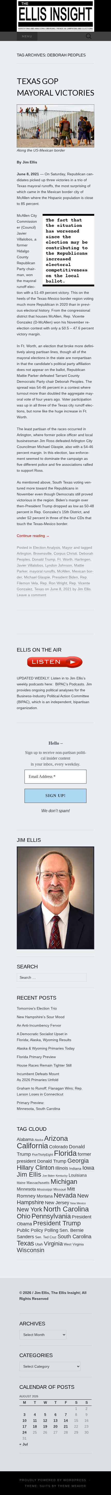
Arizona (56, 1138)
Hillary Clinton (35, 1167)
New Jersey (57, 1202)
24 (24, 1432)
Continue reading (33, 536)
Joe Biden (48, 1175)
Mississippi (44, 1189)
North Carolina (66, 1209)
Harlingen (82, 559)
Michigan (64, 1181)
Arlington (24, 553)
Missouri (59, 1189)
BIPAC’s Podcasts (69, 684)
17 (24, 1426)
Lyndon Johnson (58, 565)
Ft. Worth (65, 559)
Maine (21, 1182)
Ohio (23, 1216)
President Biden (65, 577)
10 (24, 1420)
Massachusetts (38, 1183)
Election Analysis (46, 547)
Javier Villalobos (30, 565)
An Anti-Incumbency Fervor (39, 1025)
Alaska (39, 1139)
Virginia (53, 1243)
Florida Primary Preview (36, 1057)
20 (55, 1426)
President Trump (57, 1223)
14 (66, 1420)
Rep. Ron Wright (53, 583)
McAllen (63, 571)
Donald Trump (43, 559)
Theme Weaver (72, 1486)
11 (35, 1420)
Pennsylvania (51, 1216)
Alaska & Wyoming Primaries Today (46, 1048)
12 (45, 1420)
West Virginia (74, 1244)
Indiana (75, 1168)
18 (35, 1426)
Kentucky (62, 1175)
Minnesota (26, 1189)
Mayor (67, 547)
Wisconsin (30, 1250)
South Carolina (74, 1236)
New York (29, 1209)
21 (66, 1426)
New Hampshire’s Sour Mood (41, 1017)
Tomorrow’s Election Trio (37, 1008)
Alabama (25, 1139)
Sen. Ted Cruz (46, 1237)
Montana (45, 1196)
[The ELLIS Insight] (55, 16)
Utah (39, 1244)
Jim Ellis (84, 589)
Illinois (61, 1168)
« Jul (23, 1444)
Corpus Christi (65, 553)
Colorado (58, 1146)
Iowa (88, 1168)
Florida (65, 1153)
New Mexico (78, 1203)
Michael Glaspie (37, 577)
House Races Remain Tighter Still (44, 1065)
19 (45, 1426)
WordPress (74, 1480)
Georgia (78, 1160)
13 (55, 1420)
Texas (39, 589)
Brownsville (42, 553)
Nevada (65, 1195)
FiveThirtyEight (42, 1155)
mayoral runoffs (42, 571)
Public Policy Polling (37, 1230)
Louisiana (78, 1175)
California (32, 1146)
